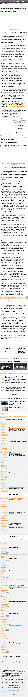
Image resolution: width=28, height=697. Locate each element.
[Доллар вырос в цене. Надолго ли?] (4, 558)
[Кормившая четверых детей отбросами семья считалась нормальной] (4, 548)
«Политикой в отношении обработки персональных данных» (14, 689)
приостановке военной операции (17, 106)
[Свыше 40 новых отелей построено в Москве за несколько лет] (4, 502)
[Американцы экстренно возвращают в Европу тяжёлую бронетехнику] (4, 515)
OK (14, 694)
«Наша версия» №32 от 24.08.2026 (20, 341)
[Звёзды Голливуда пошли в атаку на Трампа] (4, 442)
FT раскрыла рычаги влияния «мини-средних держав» (20, 367)
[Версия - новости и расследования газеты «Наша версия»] (4, 2)
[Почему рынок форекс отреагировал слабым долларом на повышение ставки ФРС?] (4, 601)
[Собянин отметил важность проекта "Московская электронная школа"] (4, 528)
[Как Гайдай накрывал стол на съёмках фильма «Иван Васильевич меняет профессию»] (4, 571)
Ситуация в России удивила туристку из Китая (5, 367)
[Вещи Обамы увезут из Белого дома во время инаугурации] (4, 487)
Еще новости (14, 394)
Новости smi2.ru (4, 371)
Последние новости (14, 373)
